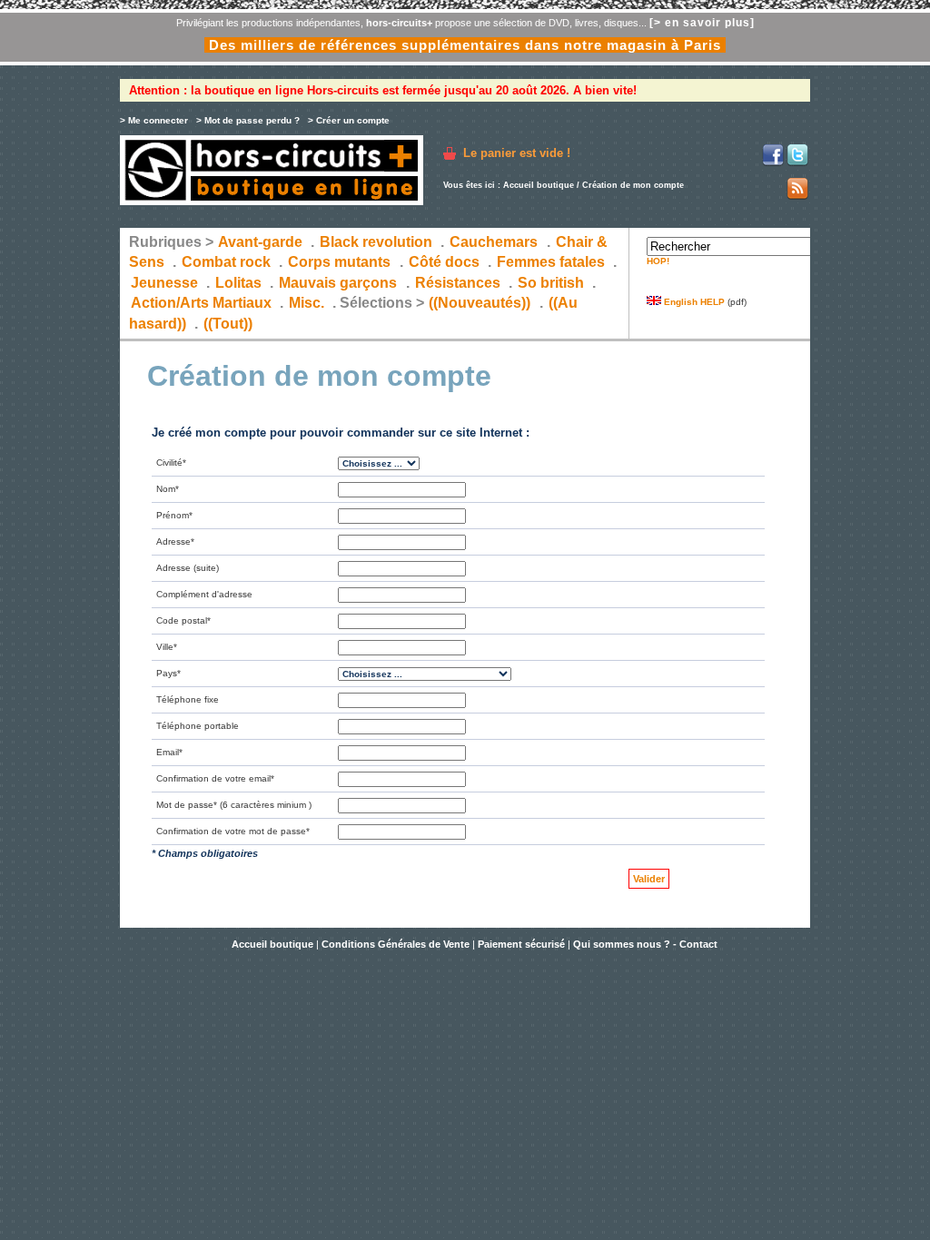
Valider (649, 878)
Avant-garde (260, 242)
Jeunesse (164, 282)
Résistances (457, 282)
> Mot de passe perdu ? (248, 120)
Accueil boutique (538, 185)
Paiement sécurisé (521, 944)
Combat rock (226, 262)
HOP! (658, 261)
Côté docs (444, 262)
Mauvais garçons (338, 282)
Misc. (306, 302)
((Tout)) (227, 323)
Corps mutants (341, 262)
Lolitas (238, 282)
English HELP (693, 302)
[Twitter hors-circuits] (797, 163)
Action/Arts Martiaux (201, 302)
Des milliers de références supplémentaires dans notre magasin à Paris (465, 45)
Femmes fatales (551, 262)
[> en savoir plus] (702, 22)
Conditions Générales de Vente (396, 944)
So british (551, 282)
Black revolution (376, 242)
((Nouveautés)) (479, 302)
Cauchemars (494, 242)
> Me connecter (154, 120)
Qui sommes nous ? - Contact (645, 944)
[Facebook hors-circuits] (773, 163)
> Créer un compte (349, 120)
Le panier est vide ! (516, 153)
